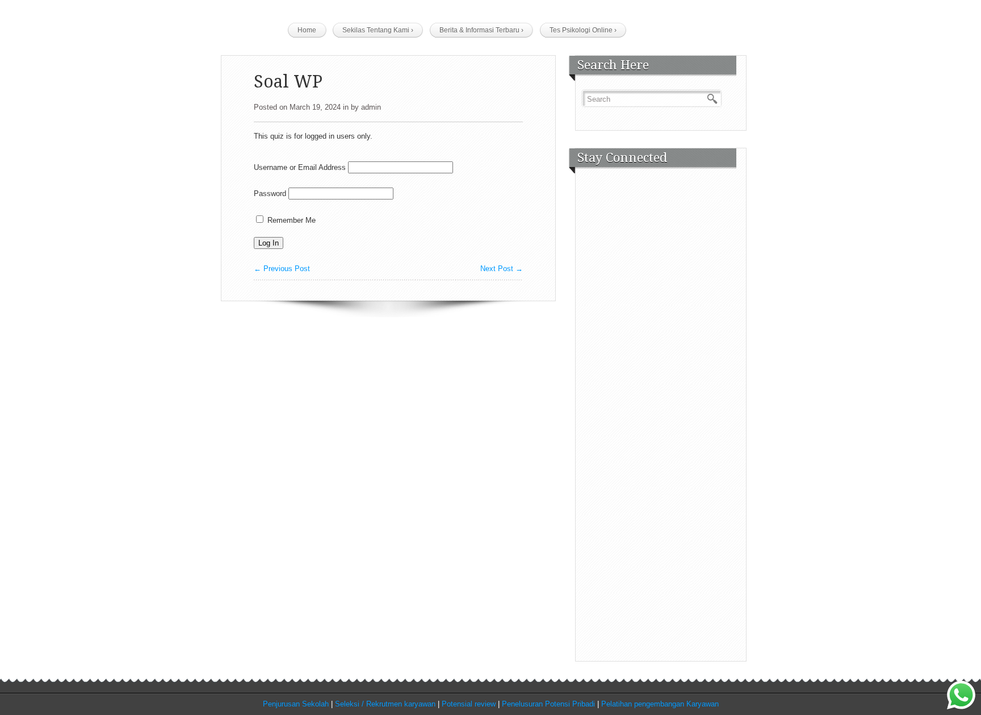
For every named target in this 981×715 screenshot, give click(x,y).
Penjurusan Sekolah (296, 704)
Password (270, 193)
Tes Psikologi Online (583, 30)
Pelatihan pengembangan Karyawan (660, 704)
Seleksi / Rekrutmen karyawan (385, 704)
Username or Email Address (300, 167)
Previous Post (282, 268)
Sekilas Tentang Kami (377, 30)
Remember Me (290, 220)
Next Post (501, 268)
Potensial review (469, 704)
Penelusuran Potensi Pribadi (548, 704)
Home (306, 30)
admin (371, 107)
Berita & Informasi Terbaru (481, 30)
